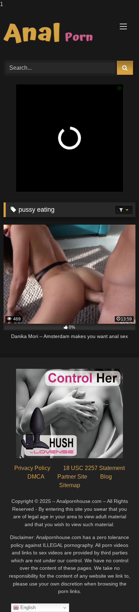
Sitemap (69, 485)
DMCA (36, 477)
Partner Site (72, 477)
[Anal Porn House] (57, 33)
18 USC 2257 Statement (94, 468)
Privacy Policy (32, 468)
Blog (106, 477)
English (27, 607)
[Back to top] (117, 592)
